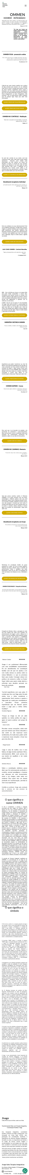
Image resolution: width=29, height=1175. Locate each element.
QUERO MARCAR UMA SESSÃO (14, 241)
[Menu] (26, 5)
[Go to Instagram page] (3, 1171)
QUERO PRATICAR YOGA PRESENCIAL (14, 102)
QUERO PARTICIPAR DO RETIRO (14, 378)
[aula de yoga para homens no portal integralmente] (14, 77)
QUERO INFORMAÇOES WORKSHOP (14, 578)
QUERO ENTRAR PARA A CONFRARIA (14, 315)
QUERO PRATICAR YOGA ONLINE (14, 108)
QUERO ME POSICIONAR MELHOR (14, 649)
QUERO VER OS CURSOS (14, 440)
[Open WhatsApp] (25, 1170)
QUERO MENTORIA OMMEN (14, 512)
